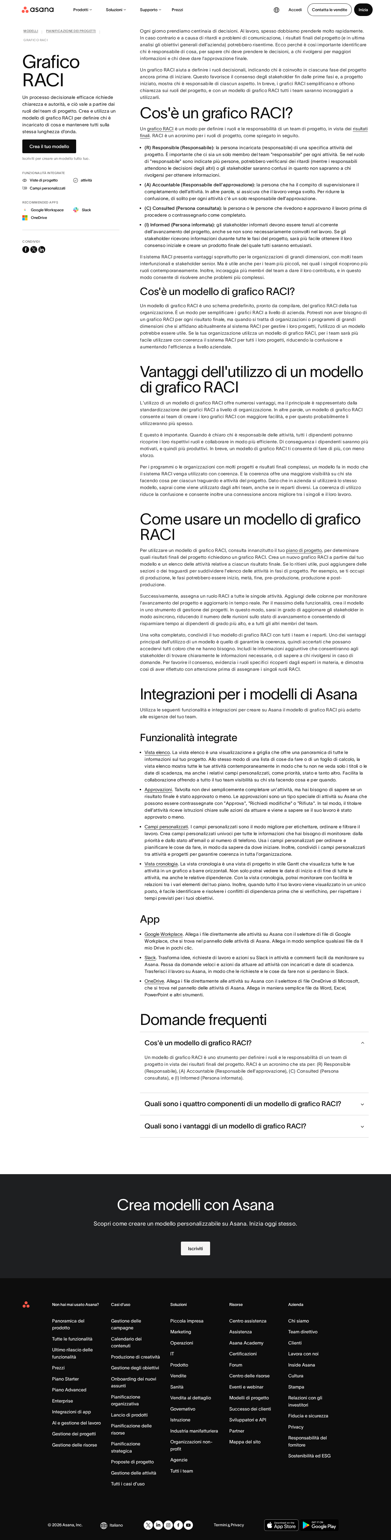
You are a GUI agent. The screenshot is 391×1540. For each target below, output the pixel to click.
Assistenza (240, 1331)
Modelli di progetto (249, 1397)
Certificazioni (243, 1353)
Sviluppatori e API (247, 1419)
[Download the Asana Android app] (319, 1525)
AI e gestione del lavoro (76, 1422)
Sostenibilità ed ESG (309, 1455)
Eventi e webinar (246, 1386)
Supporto (148, 9)
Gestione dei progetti (74, 1433)
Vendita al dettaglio (190, 1397)
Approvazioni (158, 789)
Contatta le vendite (329, 9)
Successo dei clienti (250, 1408)
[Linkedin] (158, 1525)
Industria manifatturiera (194, 1430)
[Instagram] (168, 1525)
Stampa (296, 1386)
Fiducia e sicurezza (308, 1415)
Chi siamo (298, 1320)
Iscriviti (195, 1248)
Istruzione (180, 1419)
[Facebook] (178, 1525)
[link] (30, 32)
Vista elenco (157, 752)
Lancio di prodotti (129, 1414)
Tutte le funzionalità (72, 1338)
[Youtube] (188, 1525)
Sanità (176, 1386)
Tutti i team (181, 1470)
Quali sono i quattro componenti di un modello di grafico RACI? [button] (243, 1104)
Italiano (116, 1525)
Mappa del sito (244, 1441)
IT (172, 1353)
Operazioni (181, 1342)
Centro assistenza (247, 1320)
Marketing (180, 1331)
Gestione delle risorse (74, 1444)
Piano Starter (65, 1378)
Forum (235, 1364)
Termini (220, 1525)
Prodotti (80, 9)
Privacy (295, 1426)
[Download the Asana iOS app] (281, 1525)
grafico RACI (160, 128)
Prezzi (177, 9)
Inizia (363, 9)
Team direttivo (302, 1331)
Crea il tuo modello (49, 146)
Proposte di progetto (132, 1461)
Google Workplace (164, 934)
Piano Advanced (69, 1389)
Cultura (295, 1375)
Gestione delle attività (133, 1472)
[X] (148, 1525)
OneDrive (154, 981)
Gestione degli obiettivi (135, 1367)
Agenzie (178, 1459)
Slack (150, 957)
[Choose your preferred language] (276, 9)
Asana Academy (246, 1342)
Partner (236, 1430)
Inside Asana (301, 1364)
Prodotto (179, 1364)
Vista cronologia (161, 863)
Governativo (182, 1408)
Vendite (178, 1375)
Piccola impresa (187, 1320)
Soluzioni (114, 9)
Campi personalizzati (166, 826)
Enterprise (62, 1400)
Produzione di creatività (135, 1356)
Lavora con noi (303, 1353)
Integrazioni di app (71, 1411)
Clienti (295, 1342)
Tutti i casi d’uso (128, 1483)
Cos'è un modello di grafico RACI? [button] (198, 1043)
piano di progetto (304, 550)
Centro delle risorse (249, 1375)
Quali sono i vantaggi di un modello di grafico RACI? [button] (225, 1126)
